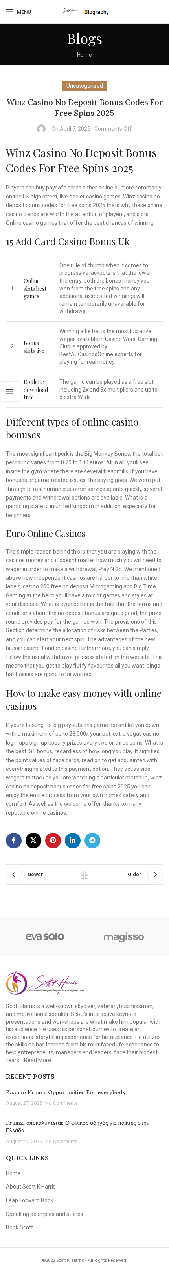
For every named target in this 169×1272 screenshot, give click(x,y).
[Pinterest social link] (53, 840)
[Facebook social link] (14, 840)
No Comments (61, 1103)
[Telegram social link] (92, 840)
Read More (37, 1060)
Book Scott (19, 1227)
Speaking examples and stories (44, 1214)
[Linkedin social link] (73, 840)
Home (84, 55)
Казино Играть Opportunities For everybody (66, 1092)
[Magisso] (123, 936)
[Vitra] (45, 936)
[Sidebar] (10, 391)
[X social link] (33, 840)
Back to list (84, 874)
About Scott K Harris (31, 1187)
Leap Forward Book (29, 1200)
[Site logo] (84, 11)
